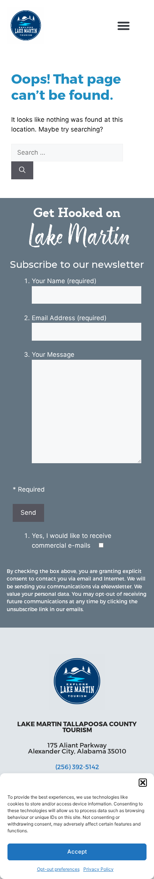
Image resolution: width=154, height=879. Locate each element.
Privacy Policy (98, 869)
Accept (77, 851)
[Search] (22, 170)
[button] (143, 782)
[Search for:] (67, 152)
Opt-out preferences (58, 869)
